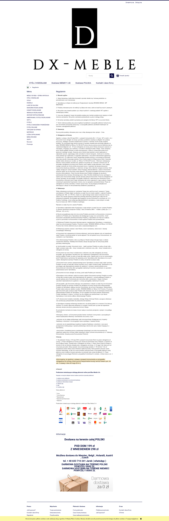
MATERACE (30, 132)
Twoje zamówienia (55, 510)
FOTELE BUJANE (32, 127)
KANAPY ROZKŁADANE (34, 110)
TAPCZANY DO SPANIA (34, 129)
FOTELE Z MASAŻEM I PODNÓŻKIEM (38, 125)
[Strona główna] (84, 38)
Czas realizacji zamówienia (81, 515)
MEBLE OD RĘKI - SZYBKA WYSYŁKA (38, 95)
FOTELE (29, 122)
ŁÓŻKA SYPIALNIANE (33, 134)
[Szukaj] (112, 75)
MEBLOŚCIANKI (32, 137)
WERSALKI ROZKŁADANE (34, 112)
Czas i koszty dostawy (79, 512)
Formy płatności (78, 510)
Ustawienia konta (55, 512)
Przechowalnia (54, 515)
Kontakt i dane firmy (33, 512)
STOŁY (29, 100)
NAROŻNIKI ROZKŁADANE (35, 108)
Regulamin (30, 515)
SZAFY (29, 139)
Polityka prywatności (102, 510)
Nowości (29, 142)
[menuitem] (38, 83)
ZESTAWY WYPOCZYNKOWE (35, 115)
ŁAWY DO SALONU (32, 105)
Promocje (30, 144)
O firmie (121, 512)
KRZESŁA (30, 103)
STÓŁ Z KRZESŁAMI (33, 98)
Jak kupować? (31, 510)
